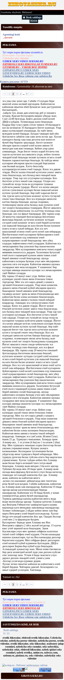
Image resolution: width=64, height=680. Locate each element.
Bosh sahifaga (34, 17)
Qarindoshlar (24, 86)
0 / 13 (6, 633)
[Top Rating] (45, 671)
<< (4, 94)
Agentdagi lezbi (11, 34)
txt (13, 577)
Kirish (33, 20)
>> (31, 94)
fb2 (18, 577)
